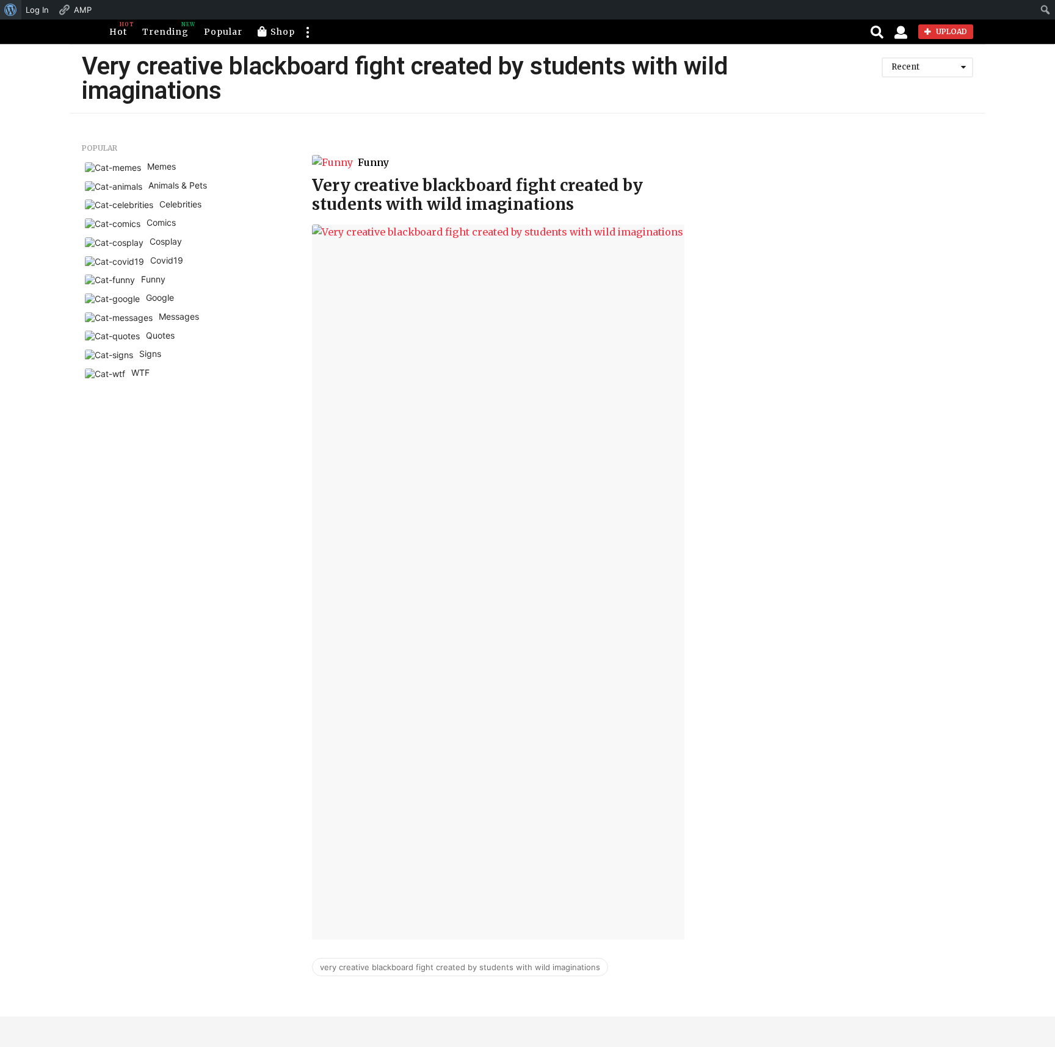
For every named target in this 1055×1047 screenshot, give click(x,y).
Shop (282, 31)
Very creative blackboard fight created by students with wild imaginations (477, 194)
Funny (373, 162)
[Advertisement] (855, 229)
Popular (223, 31)
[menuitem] (10, 10)
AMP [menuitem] (83, 10)
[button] (307, 32)
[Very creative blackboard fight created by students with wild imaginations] (498, 582)
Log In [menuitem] (37, 10)
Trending (165, 29)
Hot (118, 29)
